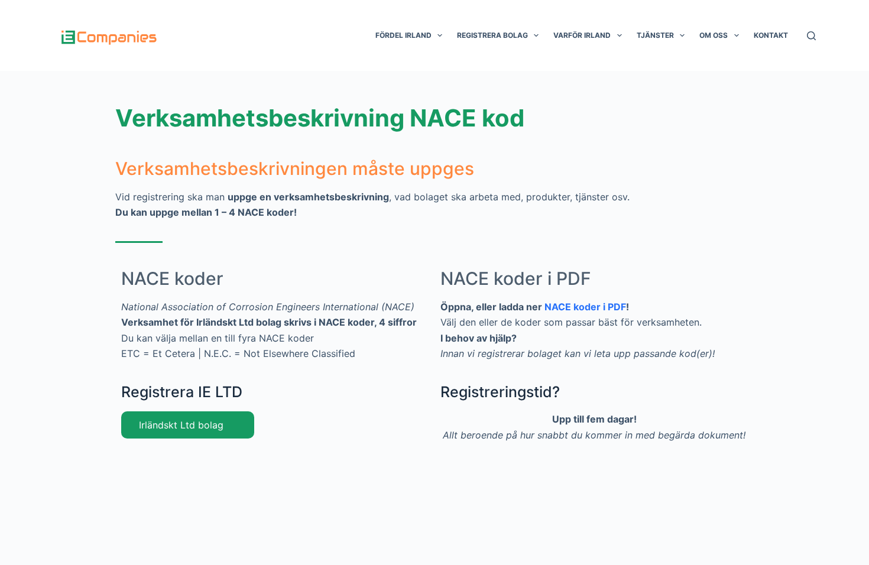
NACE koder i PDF (515, 278)
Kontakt (771, 35)
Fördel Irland (403, 35)
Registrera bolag (492, 35)
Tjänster (655, 35)
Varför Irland (582, 35)
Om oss (713, 35)
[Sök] (811, 35)
